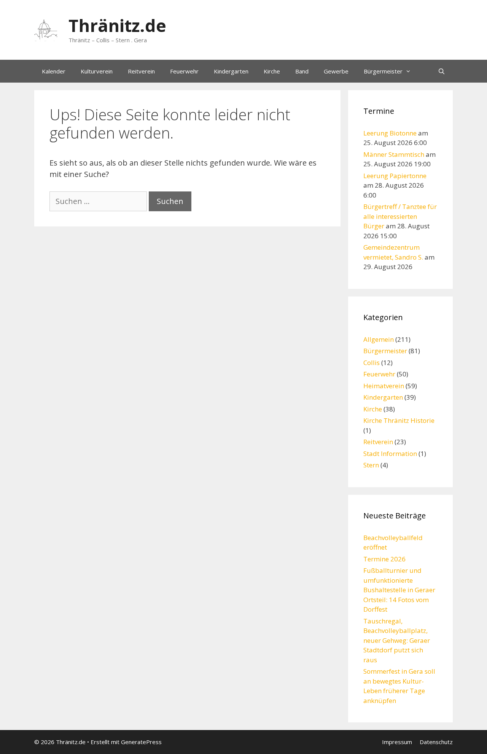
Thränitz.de (117, 25)
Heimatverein (383, 385)
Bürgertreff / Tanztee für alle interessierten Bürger (400, 216)
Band (302, 71)
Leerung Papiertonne (395, 175)
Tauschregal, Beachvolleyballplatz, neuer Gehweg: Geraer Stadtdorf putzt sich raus (396, 640)
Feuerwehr (184, 71)
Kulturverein (97, 71)
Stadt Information (390, 453)
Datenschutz (436, 742)
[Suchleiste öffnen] (441, 71)
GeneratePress (141, 742)
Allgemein (378, 339)
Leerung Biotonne (390, 133)
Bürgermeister (383, 71)
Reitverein (141, 71)
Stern (371, 465)
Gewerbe (336, 71)
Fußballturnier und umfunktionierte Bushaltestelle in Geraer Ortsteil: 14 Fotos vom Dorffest (399, 590)
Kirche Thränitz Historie (398, 420)
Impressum (397, 742)
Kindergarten (231, 71)
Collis (371, 362)
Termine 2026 (384, 559)
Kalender (53, 71)
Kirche (272, 71)
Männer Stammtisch (393, 154)
